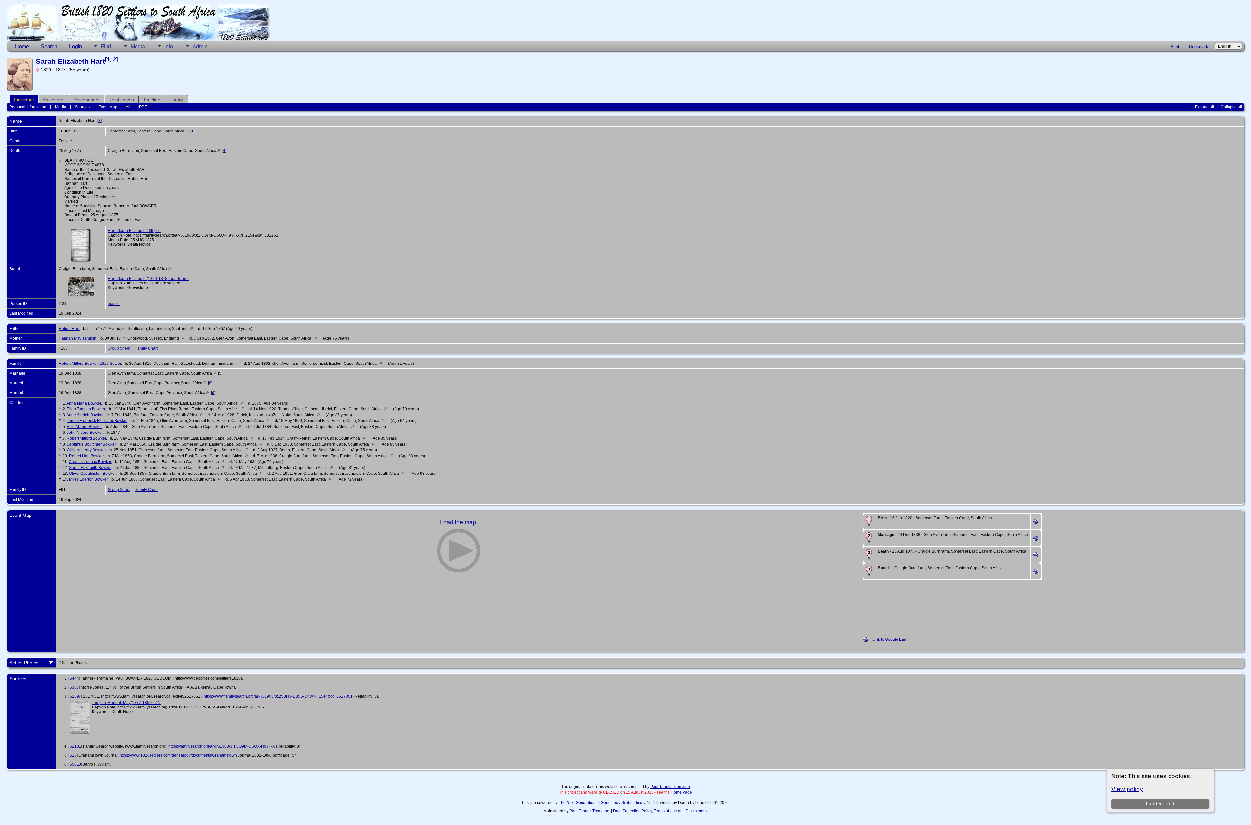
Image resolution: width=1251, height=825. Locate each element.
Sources (82, 107)
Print (1175, 46)
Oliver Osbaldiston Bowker (92, 473)
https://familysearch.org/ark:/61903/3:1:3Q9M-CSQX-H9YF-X (221, 746)
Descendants (85, 99)
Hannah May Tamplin (77, 338)
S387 (74, 687)
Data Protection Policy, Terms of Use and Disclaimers (660, 811)
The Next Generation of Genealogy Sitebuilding (600, 802)
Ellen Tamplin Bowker (86, 409)
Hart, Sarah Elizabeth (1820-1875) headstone (148, 278)
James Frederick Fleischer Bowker (97, 421)
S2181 (75, 746)
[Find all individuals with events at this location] (186, 131)
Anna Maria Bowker (83, 403)
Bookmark (1198, 46)
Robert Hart (69, 328)
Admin (200, 46)
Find (106, 46)
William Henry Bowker (86, 450)
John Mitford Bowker (85, 432)
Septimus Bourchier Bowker (91, 444)
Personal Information (27, 107)
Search (49, 46)
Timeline (151, 99)
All (128, 107)
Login (75, 46)
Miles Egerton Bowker (88, 479)
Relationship (121, 99)
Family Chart (146, 348)
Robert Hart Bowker (86, 456)
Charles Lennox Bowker (90, 462)
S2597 (75, 696)
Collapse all (1231, 107)
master (114, 303)
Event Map (107, 107)
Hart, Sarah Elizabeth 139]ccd (134, 230)
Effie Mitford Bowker (84, 426)
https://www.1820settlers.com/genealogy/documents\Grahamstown (178, 755)
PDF (143, 107)
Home (22, 46)
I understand (1160, 803)
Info (169, 46)
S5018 (75, 764)
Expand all (1204, 107)
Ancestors (53, 99)
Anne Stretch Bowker (84, 415)
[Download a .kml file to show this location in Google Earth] (1035, 522)
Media (138, 46)
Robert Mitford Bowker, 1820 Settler (90, 363)
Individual (24, 99)
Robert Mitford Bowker (86, 438)
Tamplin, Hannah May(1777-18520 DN (126, 702)
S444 (74, 678)
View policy (1127, 789)
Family (176, 99)
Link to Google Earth (890, 639)
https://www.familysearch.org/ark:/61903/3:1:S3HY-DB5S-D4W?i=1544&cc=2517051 (278, 696)
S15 (73, 755)
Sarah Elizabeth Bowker (90, 467)
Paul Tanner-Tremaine (670, 786)
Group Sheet (119, 348)
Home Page (681, 792)
